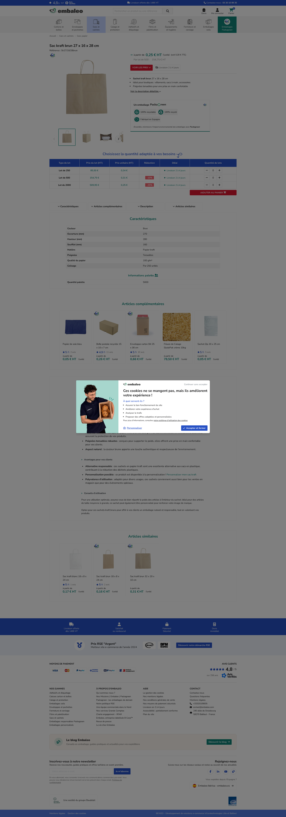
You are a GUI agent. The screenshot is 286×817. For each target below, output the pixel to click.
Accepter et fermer (196, 428)
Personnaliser (134, 428)
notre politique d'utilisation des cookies (171, 420)
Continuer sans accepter (195, 384)
